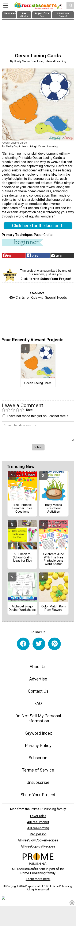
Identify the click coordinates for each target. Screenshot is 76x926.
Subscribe (38, 757)
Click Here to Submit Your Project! (45, 279)
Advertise (38, 679)
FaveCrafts (38, 816)
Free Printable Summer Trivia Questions (22, 508)
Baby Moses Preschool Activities (53, 508)
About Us (38, 666)
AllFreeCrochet (38, 822)
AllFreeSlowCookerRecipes (38, 840)
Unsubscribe (38, 782)
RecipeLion (38, 834)
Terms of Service (38, 770)
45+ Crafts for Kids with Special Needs (38, 298)
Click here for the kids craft (38, 225)
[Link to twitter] (39, 644)
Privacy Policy (38, 745)
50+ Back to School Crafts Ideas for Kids (22, 558)
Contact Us (38, 691)
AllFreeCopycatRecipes (38, 846)
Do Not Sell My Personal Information (38, 718)
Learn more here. (38, 879)
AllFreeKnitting (38, 828)
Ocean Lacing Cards (38, 383)
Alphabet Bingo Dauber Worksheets (22, 608)
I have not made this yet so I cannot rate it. (38, 416)
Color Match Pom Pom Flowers (53, 608)
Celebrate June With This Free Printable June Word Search (53, 559)
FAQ (38, 703)
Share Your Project (38, 794)
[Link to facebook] (23, 644)
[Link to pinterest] (54, 644)
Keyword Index (38, 733)
